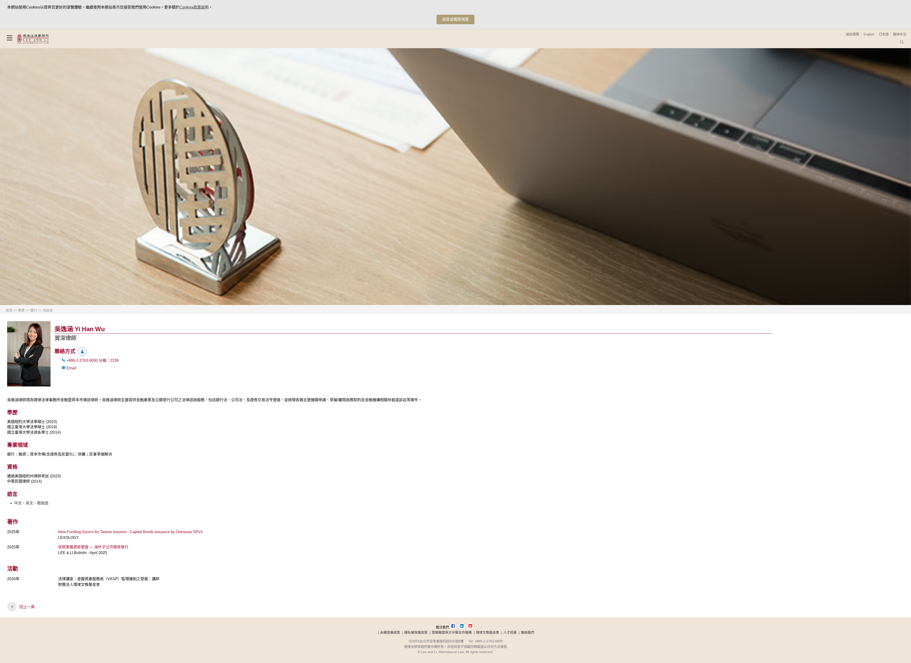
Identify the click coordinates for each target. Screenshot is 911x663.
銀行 (33, 310)
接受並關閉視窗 (455, 19)
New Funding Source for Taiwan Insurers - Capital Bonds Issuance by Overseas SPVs (130, 532)
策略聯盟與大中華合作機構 (452, 632)
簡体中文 (899, 34)
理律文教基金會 (487, 632)
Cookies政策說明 (194, 7)
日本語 (884, 34)
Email (71, 368)
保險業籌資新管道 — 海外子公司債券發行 (93, 547)
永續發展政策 (390, 632)
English (869, 34)
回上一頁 (27, 607)
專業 (21, 310)
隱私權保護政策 (416, 632)
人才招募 (510, 632)
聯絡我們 (527, 632)
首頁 (9, 310)
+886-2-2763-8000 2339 (92, 360)
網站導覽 (852, 34)
